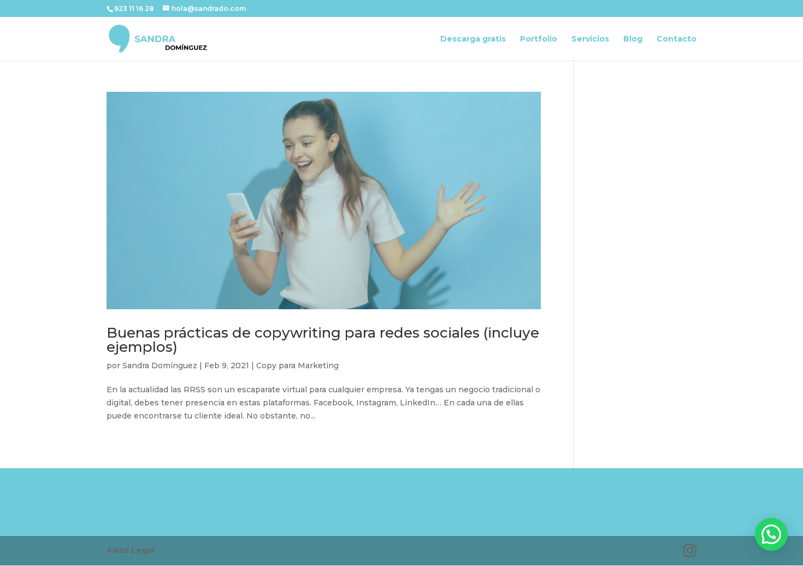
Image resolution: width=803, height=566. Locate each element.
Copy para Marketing (297, 365)
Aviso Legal (130, 550)
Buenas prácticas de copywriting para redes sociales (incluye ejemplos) (323, 340)
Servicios (590, 39)
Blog (632, 39)
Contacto (676, 39)
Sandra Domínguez (159, 365)
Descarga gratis (473, 39)
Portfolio (538, 39)
